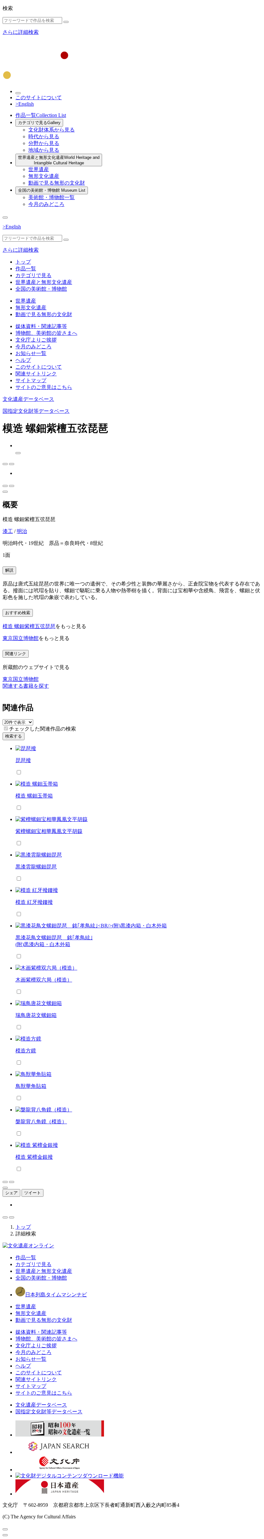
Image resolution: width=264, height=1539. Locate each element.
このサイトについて (38, 97)
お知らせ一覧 (30, 353)
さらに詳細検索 (21, 32)
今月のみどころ (46, 204)
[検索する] (66, 22)
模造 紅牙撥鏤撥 (34, 902)
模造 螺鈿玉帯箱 (34, 796)
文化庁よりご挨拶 (36, 340)
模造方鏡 (25, 1050)
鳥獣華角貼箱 (30, 1086)
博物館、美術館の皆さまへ (46, 333)
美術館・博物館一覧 (51, 197)
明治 (22, 531)
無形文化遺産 (43, 176)
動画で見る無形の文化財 (56, 183)
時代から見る (43, 136)
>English (24, 104)
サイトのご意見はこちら (43, 387)
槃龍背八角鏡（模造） (41, 1121)
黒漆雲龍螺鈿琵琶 (36, 866)
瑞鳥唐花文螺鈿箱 (36, 1015)
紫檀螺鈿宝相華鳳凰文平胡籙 (48, 831)
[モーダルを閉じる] (5, 1529)
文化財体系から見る (51, 129)
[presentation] (6, 728)
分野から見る (43, 143)
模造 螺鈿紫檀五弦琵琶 (29, 626)
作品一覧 (40, 115)
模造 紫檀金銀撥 (34, 1157)
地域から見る (43, 150)
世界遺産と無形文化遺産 (58, 160)
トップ (23, 262)
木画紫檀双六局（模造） (43, 979)
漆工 (8, 531)
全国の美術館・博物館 (51, 190)
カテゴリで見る (39, 122)
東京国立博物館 (21, 638)
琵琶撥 (23, 760)
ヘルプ (23, 360)
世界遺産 (38, 169)
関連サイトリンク (36, 373)
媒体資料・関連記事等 (41, 326)
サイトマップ (30, 380)
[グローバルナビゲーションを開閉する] (5, 217)
